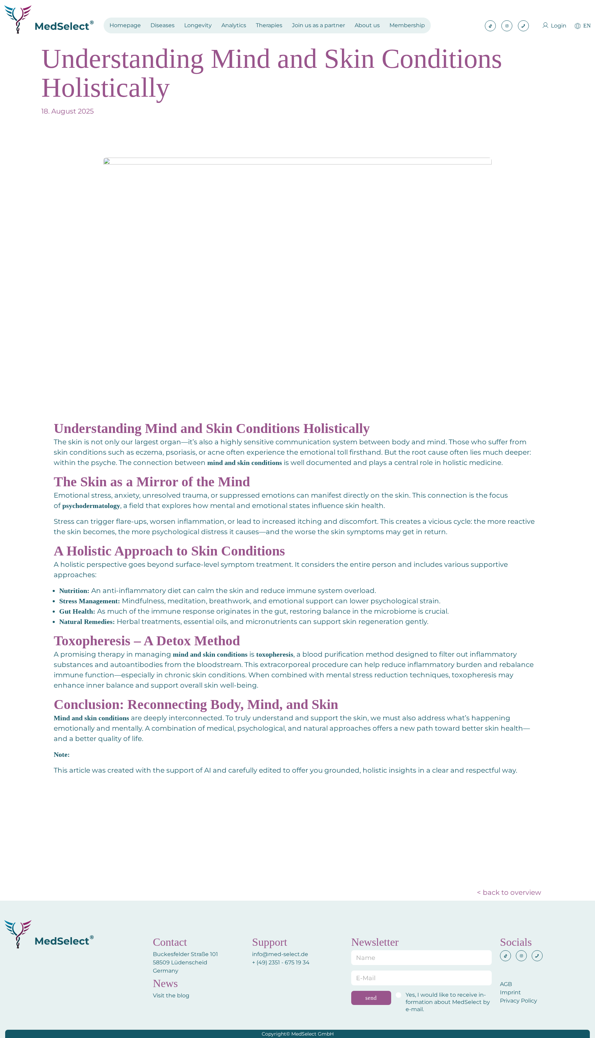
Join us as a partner (318, 25)
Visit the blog (171, 995)
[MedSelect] (49, 19)
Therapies (269, 25)
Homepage (125, 25)
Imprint (510, 992)
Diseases (162, 25)
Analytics (233, 25)
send (371, 998)
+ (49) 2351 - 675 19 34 (281, 962)
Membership (407, 25)
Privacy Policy (518, 1000)
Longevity (198, 25)
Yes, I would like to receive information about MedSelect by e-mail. (448, 1002)
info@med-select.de (280, 954)
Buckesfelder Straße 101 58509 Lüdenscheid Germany (185, 962)
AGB (506, 984)
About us (367, 25)
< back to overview (509, 892)
